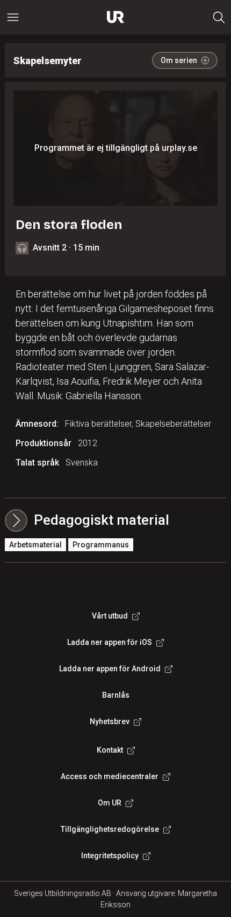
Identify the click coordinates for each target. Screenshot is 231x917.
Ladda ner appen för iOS (109, 642)
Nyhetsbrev (109, 721)
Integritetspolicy (110, 855)
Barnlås (115, 695)
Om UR (109, 802)
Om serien (179, 60)
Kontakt (110, 750)
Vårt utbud (110, 616)
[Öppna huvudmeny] (12, 17)
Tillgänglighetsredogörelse (110, 829)
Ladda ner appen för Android (110, 668)
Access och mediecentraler (109, 776)
